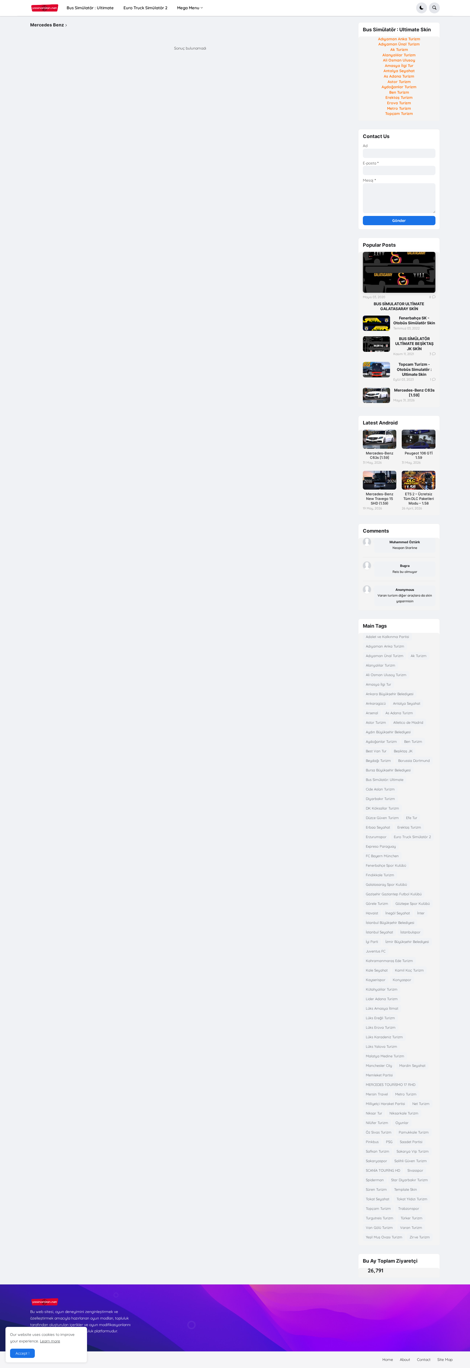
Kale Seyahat (377, 970)
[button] (421, 7)
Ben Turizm (399, 92)
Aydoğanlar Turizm (399, 86)
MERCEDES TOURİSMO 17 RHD (390, 1084)
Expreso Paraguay (381, 846)
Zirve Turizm (420, 1237)
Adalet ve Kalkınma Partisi (387, 636)
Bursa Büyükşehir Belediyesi (388, 770)
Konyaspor (402, 980)
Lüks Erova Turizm (380, 1027)
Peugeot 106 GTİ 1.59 (419, 455)
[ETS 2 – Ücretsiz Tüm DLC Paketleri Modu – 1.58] (418, 480)
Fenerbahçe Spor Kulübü (386, 865)
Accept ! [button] (22, 1353)
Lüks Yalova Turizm (381, 1046)
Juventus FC (375, 951)
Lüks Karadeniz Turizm (384, 1037)
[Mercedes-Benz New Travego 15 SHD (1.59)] (379, 480)
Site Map (445, 1359)
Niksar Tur (374, 1113)
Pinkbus (372, 1142)
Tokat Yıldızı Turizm (412, 1199)
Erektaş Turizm (399, 97)
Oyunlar (402, 1122)
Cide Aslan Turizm (380, 789)
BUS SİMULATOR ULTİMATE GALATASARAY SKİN (399, 306)
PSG (389, 1142)
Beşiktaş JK (403, 751)
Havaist (372, 913)
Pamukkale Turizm (414, 1132)
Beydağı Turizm (378, 760)
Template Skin (405, 1189)
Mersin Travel (377, 1094)
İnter (421, 913)
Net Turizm (420, 1103)
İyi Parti (372, 941)
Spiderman (375, 1180)
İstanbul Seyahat (379, 932)
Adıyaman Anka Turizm (399, 38)
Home (387, 1359)
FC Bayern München (382, 856)
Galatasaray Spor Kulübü (386, 884)
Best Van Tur (376, 751)
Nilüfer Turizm (377, 1122)
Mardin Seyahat (412, 1065)
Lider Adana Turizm (382, 999)
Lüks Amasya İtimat (382, 1008)
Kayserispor (375, 980)
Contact (424, 1359)
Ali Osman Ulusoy (399, 60)
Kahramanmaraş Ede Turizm (389, 960)
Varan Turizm (411, 1227)
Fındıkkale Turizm (380, 875)
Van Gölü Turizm (379, 1227)
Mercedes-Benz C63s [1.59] (414, 392)
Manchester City (379, 1065)
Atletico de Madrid (408, 722)
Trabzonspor (408, 1208)
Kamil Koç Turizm (409, 970)
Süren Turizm (376, 1189)
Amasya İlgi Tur (399, 65)
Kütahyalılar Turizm (381, 989)
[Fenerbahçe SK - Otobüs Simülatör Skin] (376, 323)
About (405, 1359)
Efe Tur (411, 818)
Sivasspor (415, 1170)
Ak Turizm (399, 49)
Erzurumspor (376, 837)
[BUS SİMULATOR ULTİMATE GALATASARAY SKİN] (399, 272)
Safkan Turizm (377, 1151)
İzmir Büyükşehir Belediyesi (407, 941)
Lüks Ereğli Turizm (380, 1018)
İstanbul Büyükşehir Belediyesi (390, 922)
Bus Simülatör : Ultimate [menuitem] (90, 7)
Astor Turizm (399, 81)
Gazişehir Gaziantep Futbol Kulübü (394, 894)
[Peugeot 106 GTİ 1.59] (418, 439)
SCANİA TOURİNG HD (383, 1170)
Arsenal (372, 713)
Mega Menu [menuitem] (188, 7)
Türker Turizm (411, 1218)
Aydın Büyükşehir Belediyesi (388, 732)
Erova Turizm (399, 102)
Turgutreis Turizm (379, 1218)
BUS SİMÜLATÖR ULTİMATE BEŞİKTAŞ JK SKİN (414, 343)
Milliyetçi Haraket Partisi (385, 1103)
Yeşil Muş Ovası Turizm (384, 1237)
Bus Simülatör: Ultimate (384, 779)
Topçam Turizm (399, 113)
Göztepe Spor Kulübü (412, 903)
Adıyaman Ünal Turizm (399, 44)
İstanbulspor (410, 932)
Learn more (50, 1341)
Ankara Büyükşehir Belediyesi (389, 694)
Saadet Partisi (411, 1142)
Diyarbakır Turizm (380, 798)
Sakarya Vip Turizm (413, 1151)
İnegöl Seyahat (397, 913)
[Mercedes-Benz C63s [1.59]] (376, 395)
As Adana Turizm (399, 76)
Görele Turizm (377, 903)
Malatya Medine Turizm (385, 1056)
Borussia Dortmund (414, 760)
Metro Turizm (399, 108)
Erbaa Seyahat (378, 827)
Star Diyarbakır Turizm (409, 1180)
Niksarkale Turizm (403, 1113)
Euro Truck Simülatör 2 (412, 837)
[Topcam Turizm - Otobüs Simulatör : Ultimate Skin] (376, 369)
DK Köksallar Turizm (382, 808)
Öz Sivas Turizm (378, 1132)
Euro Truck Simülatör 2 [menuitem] (145, 7)
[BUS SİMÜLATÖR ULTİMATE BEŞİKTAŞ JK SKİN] (376, 344)
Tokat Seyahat (377, 1199)
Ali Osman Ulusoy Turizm (386, 675)
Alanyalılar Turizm (399, 55)
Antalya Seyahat (399, 70)
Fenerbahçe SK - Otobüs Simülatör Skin (414, 320)
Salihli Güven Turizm (410, 1161)
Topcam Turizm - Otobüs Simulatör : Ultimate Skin (414, 369)
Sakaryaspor (376, 1161)
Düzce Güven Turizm (382, 818)
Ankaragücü (376, 703)
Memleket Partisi (379, 1075)
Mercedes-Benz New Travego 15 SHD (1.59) (379, 498)
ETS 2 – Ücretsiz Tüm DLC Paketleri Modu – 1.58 (418, 498)
